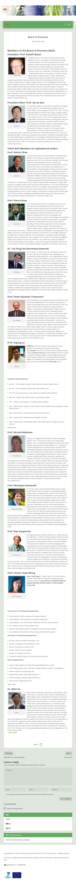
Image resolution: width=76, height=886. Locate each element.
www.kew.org (58, 524)
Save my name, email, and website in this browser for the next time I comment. (30, 794)
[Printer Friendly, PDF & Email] (13, 732)
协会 (42, 41)
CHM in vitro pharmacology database (18, 840)
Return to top (23, 98)
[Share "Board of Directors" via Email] (41, 744)
